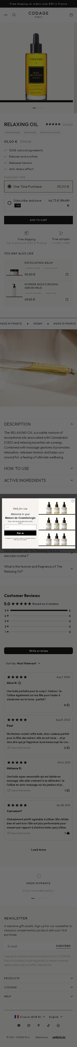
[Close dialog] (72, 500)
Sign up (20, 533)
